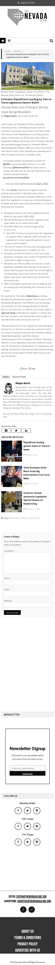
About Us (27, 931)
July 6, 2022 (42, 183)
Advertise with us (27, 950)
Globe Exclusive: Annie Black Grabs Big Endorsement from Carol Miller (36, 473)
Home (7, 51)
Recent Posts (19, 377)
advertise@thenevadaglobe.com (34, 901)
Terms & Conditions (27, 937)
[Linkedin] (26, 430)
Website (8, 600)
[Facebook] (6, 430)
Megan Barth (10, 116)
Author (6, 377)
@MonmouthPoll (21, 167)
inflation (23, 518)
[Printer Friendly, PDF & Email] (27, 369)
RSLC (38, 518)
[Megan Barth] (8, 388)
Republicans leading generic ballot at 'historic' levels (36, 446)
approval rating (8, 313)
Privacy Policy (27, 944)
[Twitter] (16, 430)
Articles (17, 51)
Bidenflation (32, 296)
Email (7, 589)
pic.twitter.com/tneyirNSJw (16, 177)
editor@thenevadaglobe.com (31, 896)
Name (7, 578)
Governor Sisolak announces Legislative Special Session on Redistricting (35, 498)
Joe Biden (31, 518)
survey (13, 190)
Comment (9, 551)
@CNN (6, 164)
